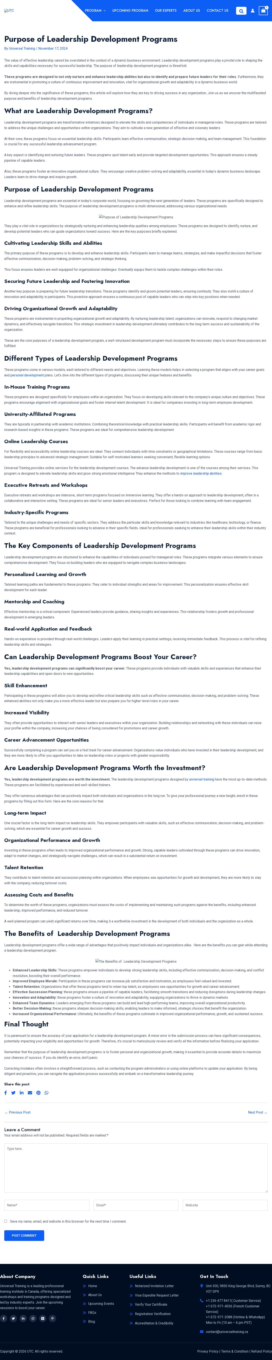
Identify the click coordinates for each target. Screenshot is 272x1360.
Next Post (257, 1112)
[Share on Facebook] (5, 1093)
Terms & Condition (234, 1351)
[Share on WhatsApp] (46, 1093)
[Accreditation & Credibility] (151, 1323)
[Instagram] (33, 1318)
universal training (201, 779)
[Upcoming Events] (98, 1304)
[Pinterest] (52, 1318)
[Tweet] (13, 1093)
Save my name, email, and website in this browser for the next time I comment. (68, 1221)
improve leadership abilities (201, 473)
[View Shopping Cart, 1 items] (263, 10)
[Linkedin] (23, 1318)
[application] (103, 10)
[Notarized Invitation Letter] (151, 1286)
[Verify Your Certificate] (148, 1304)
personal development (27, 375)
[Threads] (42, 1318)
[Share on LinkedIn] (22, 1093)
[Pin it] (38, 1093)
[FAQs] (89, 1312)
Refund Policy (261, 1351)
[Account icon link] (253, 11)
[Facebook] (3, 1318)
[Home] (90, 1286)
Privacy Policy (207, 1351)
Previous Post (17, 1112)
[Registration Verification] (150, 1314)
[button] (241, 11)
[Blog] (89, 1321)
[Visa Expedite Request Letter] (154, 1295)
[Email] (30, 1093)
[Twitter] (13, 1318)
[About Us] (92, 1295)
